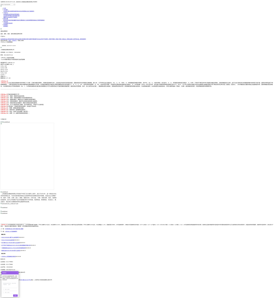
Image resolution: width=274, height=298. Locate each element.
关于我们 (5, 9)
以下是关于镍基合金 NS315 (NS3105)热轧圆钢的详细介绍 (15, 245)
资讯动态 (5, 21)
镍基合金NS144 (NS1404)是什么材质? (10, 250)
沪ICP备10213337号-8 (25, 279)
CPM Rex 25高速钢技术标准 (8, 256)
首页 (10, 40)
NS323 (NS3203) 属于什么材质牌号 (10, 237)
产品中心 (5, 12)
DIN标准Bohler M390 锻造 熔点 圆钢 (14, 228)
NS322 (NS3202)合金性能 (7, 240)
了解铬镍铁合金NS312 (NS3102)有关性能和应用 (13, 248)
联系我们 (5, 24)
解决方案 (5, 18)
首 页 (4, 8)
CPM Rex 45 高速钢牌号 (11, 231)
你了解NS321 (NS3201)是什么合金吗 (10, 242)
